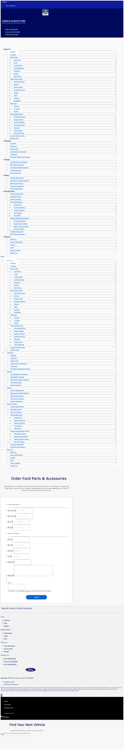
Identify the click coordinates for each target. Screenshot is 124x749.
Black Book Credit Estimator (19, 181)
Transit (16, 111)
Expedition (17, 101)
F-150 (15, 63)
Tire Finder (17, 215)
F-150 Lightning (19, 68)
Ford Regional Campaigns (18, 162)
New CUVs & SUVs (16, 79)
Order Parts (18, 205)
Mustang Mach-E (19, 90)
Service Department (16, 194)
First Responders (15, 170)
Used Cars (7, 141)
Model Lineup (14, 138)
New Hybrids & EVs (16, 114)
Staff (11, 248)
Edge (15, 95)
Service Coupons (15, 173)
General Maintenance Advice (19, 218)
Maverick (17, 71)
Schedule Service (15, 197)
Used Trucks (14, 149)
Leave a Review (15, 250)
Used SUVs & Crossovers (18, 152)
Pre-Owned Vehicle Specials (19, 168)
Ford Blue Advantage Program (20, 157)
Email (9, 583)
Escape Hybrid (18, 120)
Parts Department (16, 202)
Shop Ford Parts (19, 210)
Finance (6, 175)
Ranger (16, 74)
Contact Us (13, 253)
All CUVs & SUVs (19, 82)
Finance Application (16, 189)
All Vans (16, 106)
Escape (16, 93)
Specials (7, 159)
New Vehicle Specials (17, 165)
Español (4, 2)
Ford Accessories (19, 207)
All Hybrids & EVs (19, 117)
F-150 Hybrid (18, 65)
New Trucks (14, 57)
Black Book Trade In (16, 183)
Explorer (16, 98)
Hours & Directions (16, 242)
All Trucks (17, 60)
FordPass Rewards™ (17, 232)
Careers (12, 245)
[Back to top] (1, 695)
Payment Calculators (17, 186)
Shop (2, 617)
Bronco (16, 84)
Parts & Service (9, 191)
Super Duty (17, 76)
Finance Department (17, 178)
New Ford (7, 49)
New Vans (13, 103)
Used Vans (13, 154)
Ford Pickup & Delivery (17, 234)
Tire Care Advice (19, 229)
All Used (13, 143)
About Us (7, 237)
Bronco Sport (18, 87)
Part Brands (18, 213)
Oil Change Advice (20, 221)
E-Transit (17, 109)
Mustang (13, 55)
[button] (58, 256)
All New (12, 52)
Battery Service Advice (21, 226)
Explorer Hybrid (19, 122)
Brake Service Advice (20, 224)
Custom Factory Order (17, 136)
